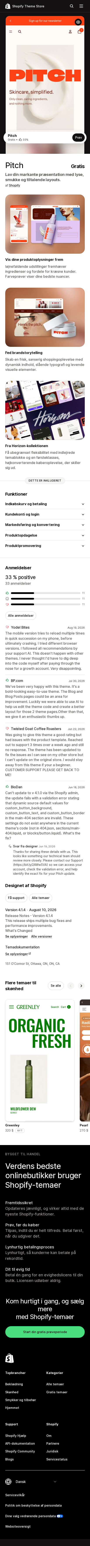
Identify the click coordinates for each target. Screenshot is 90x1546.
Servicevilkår (15, 1495)
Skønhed (11, 1392)
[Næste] (81, 985)
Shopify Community (20, 1451)
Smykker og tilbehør (20, 1400)
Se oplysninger (16, 936)
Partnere (52, 1443)
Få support (16, 898)
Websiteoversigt (18, 1526)
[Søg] (71, 6)
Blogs (9, 1459)
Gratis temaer (56, 1392)
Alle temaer (40, 898)
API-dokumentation (20, 1443)
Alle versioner (41, 936)
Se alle (56, 985)
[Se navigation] (81, 6)
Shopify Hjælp (15, 1435)
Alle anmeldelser (20, 615)
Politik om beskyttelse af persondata (33, 1505)
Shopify (14, 185)
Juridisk (52, 1451)
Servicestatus (57, 1459)
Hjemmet (12, 1408)
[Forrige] (70, 985)
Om (49, 1435)
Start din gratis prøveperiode (45, 1332)
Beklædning (14, 1384)
